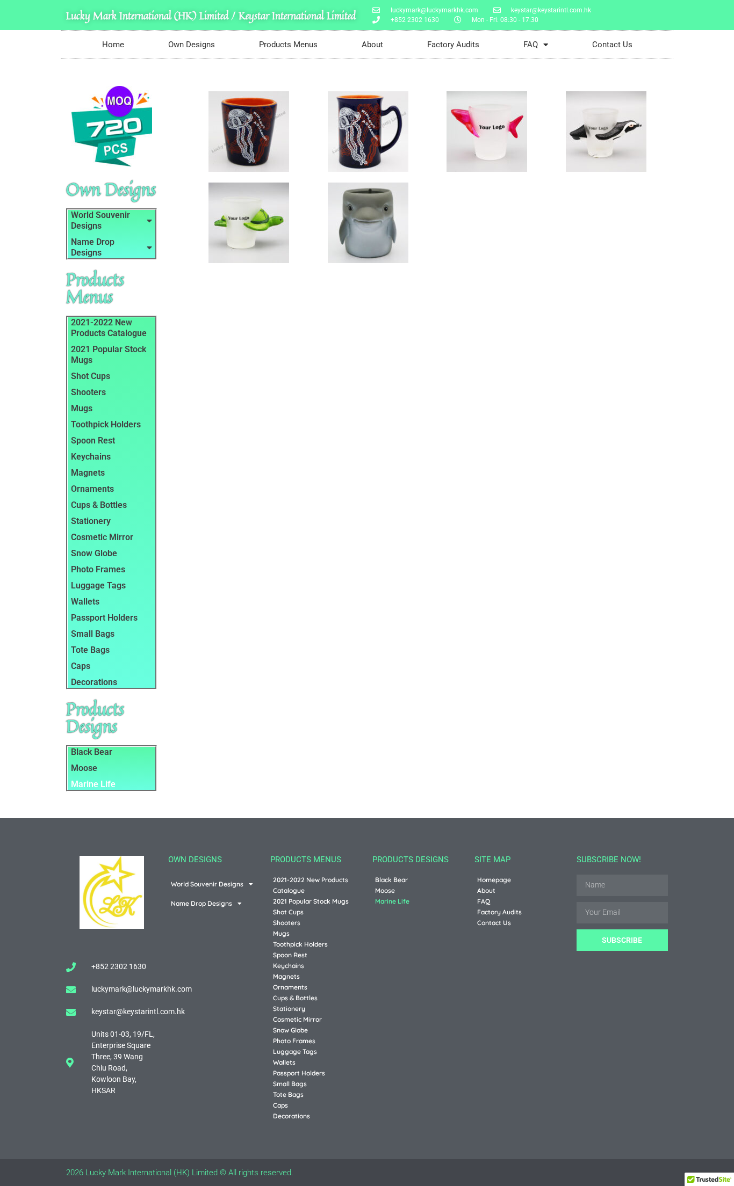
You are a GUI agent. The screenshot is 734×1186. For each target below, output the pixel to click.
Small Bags (92, 634)
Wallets (85, 601)
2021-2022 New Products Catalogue (109, 327)
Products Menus (288, 44)
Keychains (91, 457)
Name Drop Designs (92, 247)
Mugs (81, 408)
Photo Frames (98, 569)
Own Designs (191, 44)
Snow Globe (94, 553)
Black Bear (91, 752)
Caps (80, 666)
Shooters (88, 392)
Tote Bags (90, 650)
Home (113, 44)
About (372, 44)
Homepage (494, 880)
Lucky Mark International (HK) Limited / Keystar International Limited (211, 15)
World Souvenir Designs (100, 220)
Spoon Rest (93, 440)
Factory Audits (453, 44)
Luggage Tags (98, 585)
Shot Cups (90, 376)
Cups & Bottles (99, 505)
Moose (84, 768)
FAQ (530, 44)
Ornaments (92, 489)
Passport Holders (104, 618)
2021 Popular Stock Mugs (108, 354)
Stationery (91, 521)
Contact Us (612, 44)
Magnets (88, 473)
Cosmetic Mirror (102, 537)
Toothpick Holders (106, 424)
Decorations (94, 682)
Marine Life (93, 784)
